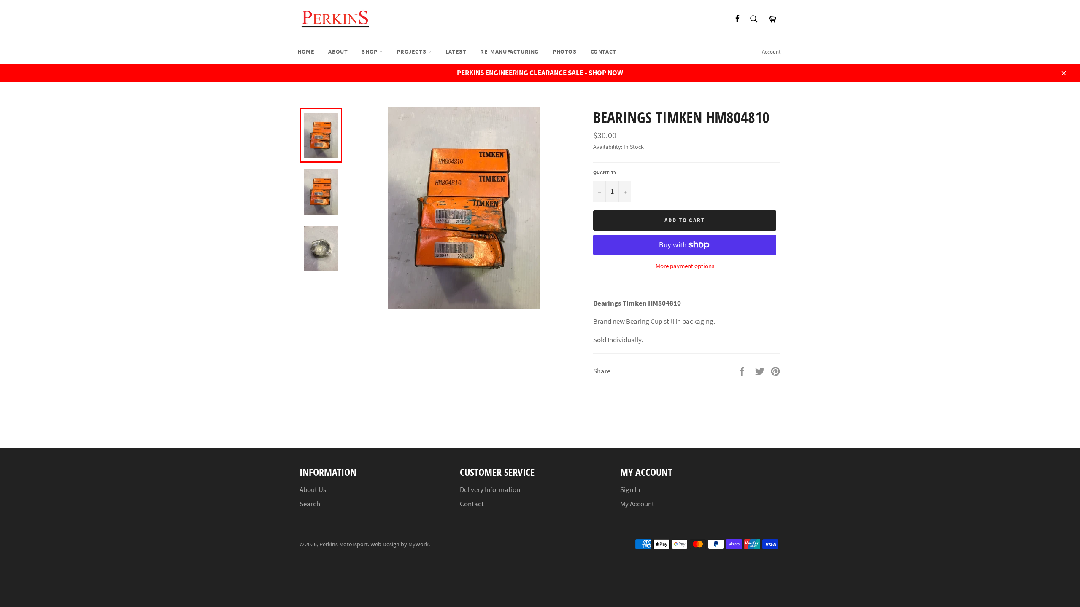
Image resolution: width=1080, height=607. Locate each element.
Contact (603, 51)
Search (310, 503)
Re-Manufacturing (509, 51)
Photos (565, 51)
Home (305, 51)
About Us (313, 489)
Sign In (630, 489)
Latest (456, 51)
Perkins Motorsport (343, 544)
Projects (412, 51)
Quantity (604, 172)
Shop (370, 51)
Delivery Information (490, 489)
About (338, 51)
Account (771, 51)
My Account (637, 503)
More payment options (685, 266)
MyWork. (419, 544)
